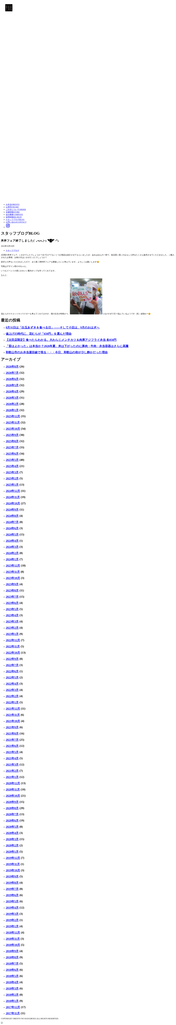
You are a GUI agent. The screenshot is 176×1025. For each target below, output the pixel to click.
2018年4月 (12, 982)
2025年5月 (12, 459)
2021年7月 (12, 739)
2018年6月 (12, 969)
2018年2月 (12, 994)
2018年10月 (13, 944)
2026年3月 (12, 397)
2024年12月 (13, 490)
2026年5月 (12, 385)
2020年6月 (12, 820)
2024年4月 (12, 540)
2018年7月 (12, 963)
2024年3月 (12, 546)
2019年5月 (12, 901)
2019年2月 (12, 920)
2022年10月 (13, 652)
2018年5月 (12, 976)
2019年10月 (13, 870)
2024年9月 (12, 509)
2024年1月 (12, 559)
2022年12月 (13, 640)
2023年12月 (13, 565)
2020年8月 (12, 808)
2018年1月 (12, 1000)
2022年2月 (12, 696)
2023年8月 (12, 590)
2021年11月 (13, 714)
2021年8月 (12, 733)
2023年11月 (13, 571)
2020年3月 (12, 839)
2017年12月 (13, 1007)
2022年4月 (12, 683)
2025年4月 (12, 466)
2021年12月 (13, 708)
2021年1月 (12, 777)
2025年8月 (12, 441)
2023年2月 (12, 627)
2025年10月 (13, 428)
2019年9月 (12, 876)
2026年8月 (12, 366)
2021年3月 (12, 764)
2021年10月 (13, 721)
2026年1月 (12, 410)
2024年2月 (12, 553)
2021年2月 (12, 770)
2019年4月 (12, 907)
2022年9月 (12, 658)
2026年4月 (12, 391)
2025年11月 (13, 422)
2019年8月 (12, 882)
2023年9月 (12, 584)
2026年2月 (12, 403)
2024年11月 (13, 497)
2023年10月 (13, 578)
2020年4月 (12, 832)
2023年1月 (12, 633)
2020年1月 (12, 851)
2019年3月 (12, 913)
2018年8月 (12, 957)
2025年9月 (12, 434)
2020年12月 (13, 783)
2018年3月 (12, 988)
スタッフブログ (12, 250)
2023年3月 (12, 621)
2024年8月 (12, 515)
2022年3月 (12, 689)
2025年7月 (12, 447)
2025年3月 (12, 472)
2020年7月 (12, 814)
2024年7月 (12, 522)
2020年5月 (12, 826)
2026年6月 (12, 379)
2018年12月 (13, 932)
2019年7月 (12, 888)
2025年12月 (13, 416)
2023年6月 (12, 602)
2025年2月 (12, 478)
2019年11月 (13, 864)
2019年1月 (12, 926)
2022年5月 (12, 677)
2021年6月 (12, 745)
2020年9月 (12, 801)
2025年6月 (12, 453)
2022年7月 (12, 665)
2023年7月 (12, 596)
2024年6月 (12, 528)
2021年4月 (12, 758)
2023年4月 (12, 615)
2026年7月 (12, 372)
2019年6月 (12, 895)
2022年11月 (13, 646)
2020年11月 (13, 789)
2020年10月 (13, 795)
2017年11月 (13, 1013)
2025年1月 (12, 484)
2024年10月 (13, 503)
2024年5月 (12, 534)
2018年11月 (13, 938)
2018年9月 (12, 951)
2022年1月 (12, 702)
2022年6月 (12, 671)
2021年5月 (12, 752)
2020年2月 (12, 845)
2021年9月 (12, 727)
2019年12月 (13, 857)
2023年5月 (12, 609)
